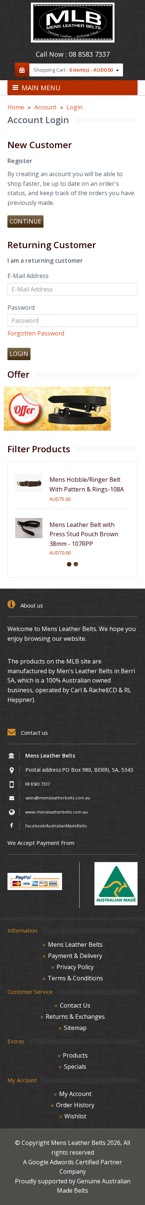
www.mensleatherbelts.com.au (56, 812)
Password (21, 307)
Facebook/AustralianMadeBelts (56, 825)
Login (75, 107)
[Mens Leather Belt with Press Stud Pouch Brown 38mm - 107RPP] (28, 540)
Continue (25, 221)
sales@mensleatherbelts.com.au (57, 797)
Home (15, 107)
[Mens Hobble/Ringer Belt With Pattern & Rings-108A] (28, 494)
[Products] (57, 428)
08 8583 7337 (89, 54)
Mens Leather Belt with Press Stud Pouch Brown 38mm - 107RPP (83, 534)
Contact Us (75, 1005)
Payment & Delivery (75, 956)
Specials (75, 1066)
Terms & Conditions (75, 978)
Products (75, 1055)
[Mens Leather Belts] (73, 40)
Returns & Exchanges (75, 1016)
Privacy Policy (75, 967)
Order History (75, 1105)
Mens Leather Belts (75, 944)
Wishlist (75, 1116)
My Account (75, 1094)
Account (45, 107)
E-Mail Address (28, 276)
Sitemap (75, 1028)
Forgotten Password (35, 333)
